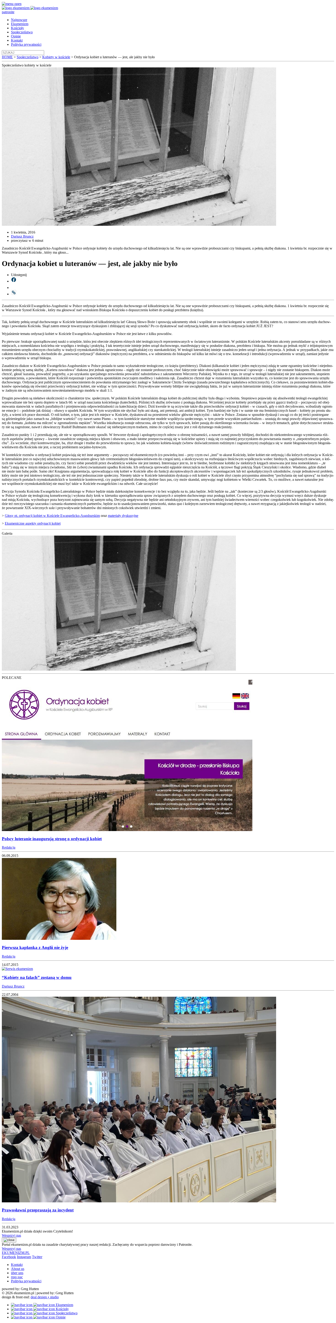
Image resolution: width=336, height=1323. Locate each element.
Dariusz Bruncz (22, 236)
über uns (17, 1273)
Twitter (37, 1257)
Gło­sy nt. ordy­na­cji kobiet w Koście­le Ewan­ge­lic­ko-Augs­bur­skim (52, 516)
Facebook (9, 1257)
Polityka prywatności (26, 44)
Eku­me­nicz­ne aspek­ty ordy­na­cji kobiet (33, 523)
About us (17, 1269)
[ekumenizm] (16, 8)
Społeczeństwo (22, 32)
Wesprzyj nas (11, 1235)
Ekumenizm (19, 24)
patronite (8, 12)
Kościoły (17, 28)
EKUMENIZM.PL (16, 1253)
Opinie (16, 36)
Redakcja (8, 847)
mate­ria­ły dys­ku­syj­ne (123, 516)
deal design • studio (45, 1297)
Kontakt (17, 40)
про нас (17, 1277)
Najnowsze (19, 20)
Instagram (24, 1257)
